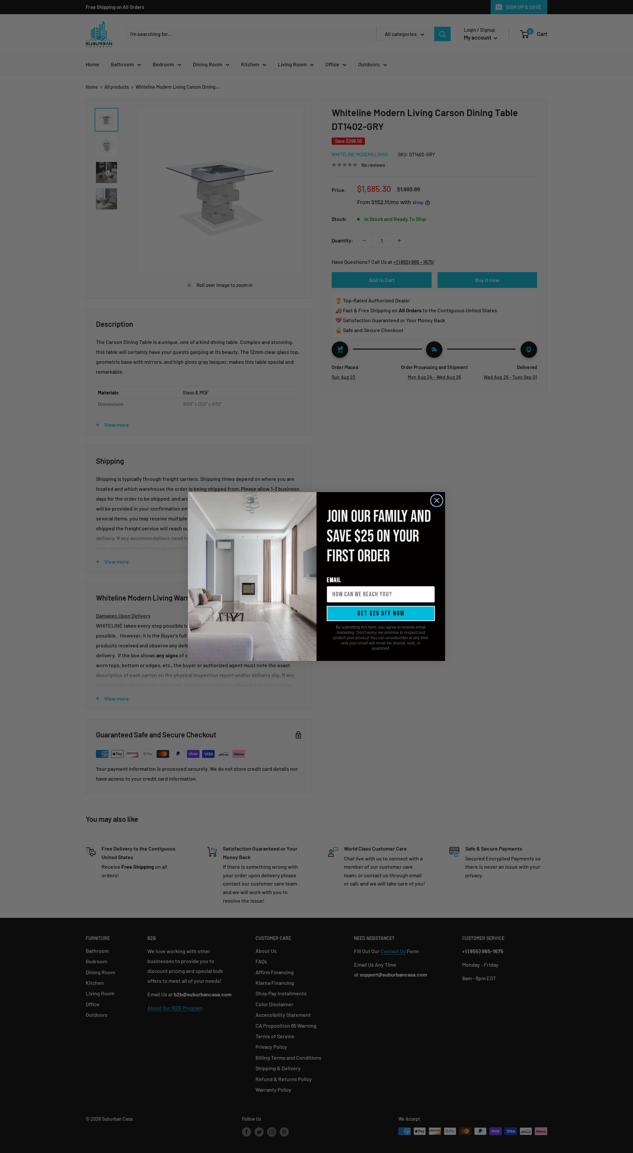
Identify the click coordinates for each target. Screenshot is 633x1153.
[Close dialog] (436, 500)
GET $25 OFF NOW (381, 613)
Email (334, 580)
